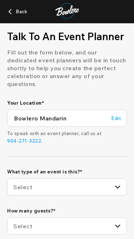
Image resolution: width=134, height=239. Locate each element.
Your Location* (25, 103)
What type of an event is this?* (45, 172)
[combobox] (67, 187)
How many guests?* (31, 211)
